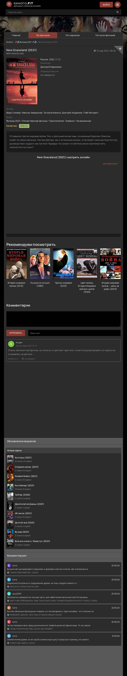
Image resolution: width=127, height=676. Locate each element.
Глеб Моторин (90, 112)
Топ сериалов (72, 35)
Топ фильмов (43, 35)
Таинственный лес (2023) (24, 572)
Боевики (70, 120)
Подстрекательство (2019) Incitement (31, 629)
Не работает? (110, 163)
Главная (16, 35)
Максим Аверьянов (32, 112)
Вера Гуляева (13, 112)
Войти (106, 4)
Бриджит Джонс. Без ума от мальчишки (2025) (36, 614)
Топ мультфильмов (105, 35)
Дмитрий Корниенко (51, 66)
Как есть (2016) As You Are (24, 586)
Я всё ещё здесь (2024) (22, 643)
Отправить (15, 333)
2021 (51, 59)
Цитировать (29, 358)
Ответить (12, 358)
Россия (44, 59)
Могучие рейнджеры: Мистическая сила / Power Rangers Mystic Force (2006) (54, 600)
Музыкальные (84, 120)
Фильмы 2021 (13, 120)
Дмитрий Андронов (72, 112)
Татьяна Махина (52, 112)
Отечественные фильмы (35, 120)
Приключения (56, 120)
